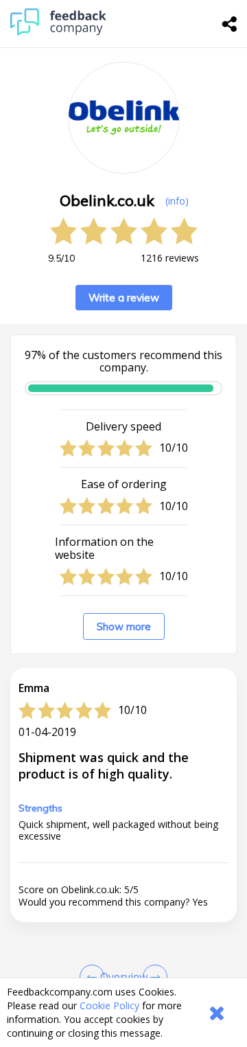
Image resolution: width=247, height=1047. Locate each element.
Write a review (124, 297)
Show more (124, 626)
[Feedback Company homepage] (58, 32)
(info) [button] (177, 200)
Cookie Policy (109, 1005)
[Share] (229, 24)
